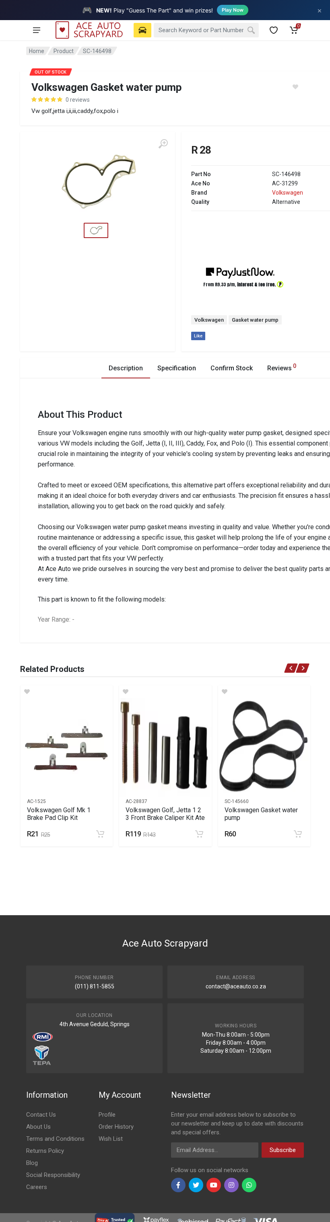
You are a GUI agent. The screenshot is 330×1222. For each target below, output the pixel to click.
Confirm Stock (231, 368)
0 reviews (78, 100)
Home (36, 51)
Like (198, 336)
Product (64, 51)
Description (126, 368)
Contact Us (41, 1114)
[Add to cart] (100, 834)
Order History (116, 1126)
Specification (176, 368)
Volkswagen (287, 192)
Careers (36, 1187)
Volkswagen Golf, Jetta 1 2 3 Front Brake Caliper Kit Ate (165, 814)
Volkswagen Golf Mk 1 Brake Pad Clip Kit (59, 814)
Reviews (281, 367)
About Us (38, 1126)
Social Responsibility (53, 1175)
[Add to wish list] (67, 691)
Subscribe (283, 1150)
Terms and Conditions (55, 1138)
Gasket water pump (255, 320)
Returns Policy (45, 1150)
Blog (32, 1163)
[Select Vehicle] (142, 30)
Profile (107, 1114)
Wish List (111, 1138)
